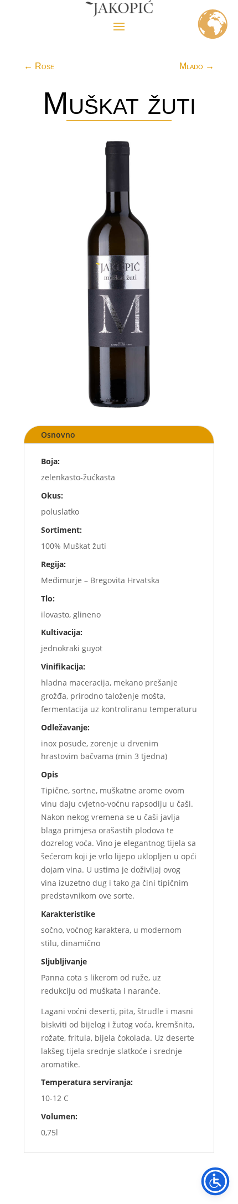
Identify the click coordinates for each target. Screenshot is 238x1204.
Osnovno (58, 434)
